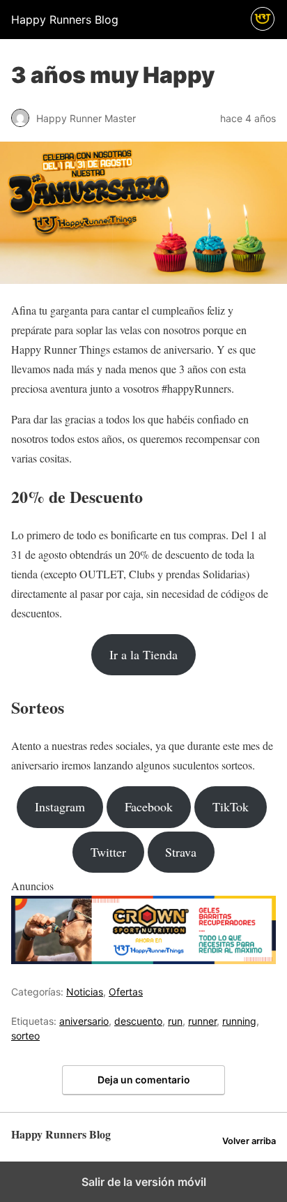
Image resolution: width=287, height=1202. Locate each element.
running (239, 1021)
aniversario (84, 1021)
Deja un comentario (144, 1079)
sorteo (25, 1036)
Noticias (84, 992)
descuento (138, 1021)
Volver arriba (249, 1141)
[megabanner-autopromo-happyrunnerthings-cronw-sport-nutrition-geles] (143, 959)
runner (202, 1021)
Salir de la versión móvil (144, 1182)
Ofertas (126, 992)
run (175, 1021)
